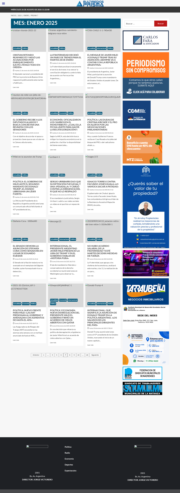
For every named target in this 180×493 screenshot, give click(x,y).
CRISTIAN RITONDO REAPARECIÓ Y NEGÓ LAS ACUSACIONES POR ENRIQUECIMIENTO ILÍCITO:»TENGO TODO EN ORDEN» (26, 61)
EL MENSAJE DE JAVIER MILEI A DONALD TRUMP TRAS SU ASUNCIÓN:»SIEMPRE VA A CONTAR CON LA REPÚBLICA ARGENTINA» (102, 60)
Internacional (101, 48)
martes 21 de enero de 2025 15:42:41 (64, 63)
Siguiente (95, 355)
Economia (62, 113)
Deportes (69, 464)
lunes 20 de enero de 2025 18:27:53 (63, 261)
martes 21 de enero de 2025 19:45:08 (27, 71)
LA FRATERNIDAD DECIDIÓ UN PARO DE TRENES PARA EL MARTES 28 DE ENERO (65, 57)
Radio (67, 453)
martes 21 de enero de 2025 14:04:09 (101, 68)
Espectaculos (70, 470)
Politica (25, 48)
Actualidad (17, 48)
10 (78, 355)
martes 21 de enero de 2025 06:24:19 (64, 195)
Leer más (16, 87)
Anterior (36, 355)
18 (87, 355)
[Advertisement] (146, 415)
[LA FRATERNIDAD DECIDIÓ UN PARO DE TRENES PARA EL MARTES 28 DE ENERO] (65, 40)
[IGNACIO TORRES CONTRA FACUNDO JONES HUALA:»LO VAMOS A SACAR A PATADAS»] (103, 166)
